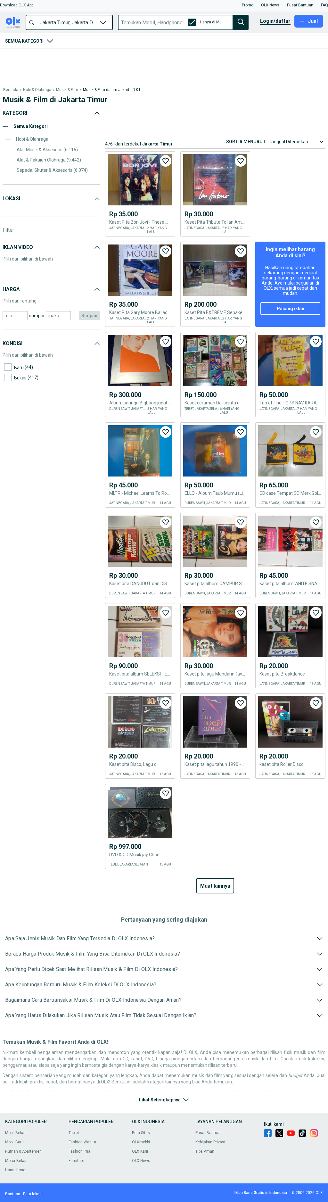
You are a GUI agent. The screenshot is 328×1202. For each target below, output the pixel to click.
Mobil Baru (14, 1142)
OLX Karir (140, 1151)
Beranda (10, 57)
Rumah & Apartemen (23, 1151)
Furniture (76, 1160)
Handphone (15, 1170)
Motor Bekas (16, 1160)
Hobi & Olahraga (37, 57)
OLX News (141, 1160)
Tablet (74, 1133)
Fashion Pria (79, 1151)
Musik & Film (67, 57)
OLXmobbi (141, 1142)
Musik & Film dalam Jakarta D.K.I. (112, 57)
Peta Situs (141, 1133)
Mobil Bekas (16, 1133)
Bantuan (12, 1194)
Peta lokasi (33, 1194)
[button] (16, 5)
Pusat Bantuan (208, 1133)
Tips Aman (204, 1151)
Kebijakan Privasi (210, 1142)
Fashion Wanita (82, 1142)
